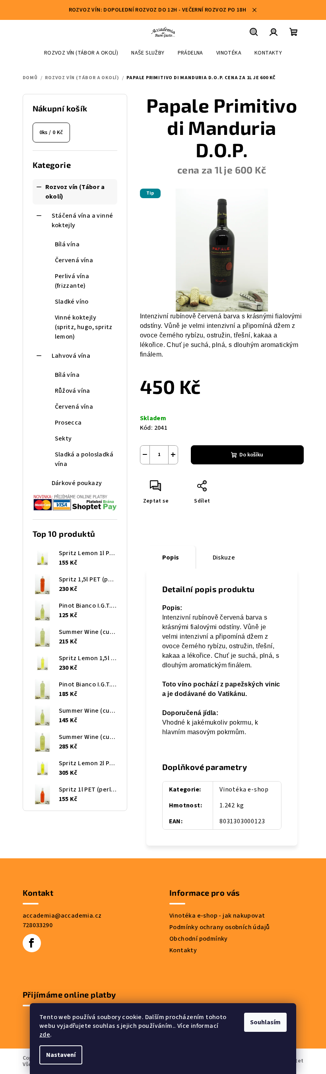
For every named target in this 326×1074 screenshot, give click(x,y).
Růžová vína (72, 390)
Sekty (63, 438)
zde (44, 1034)
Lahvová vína (71, 355)
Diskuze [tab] (224, 557)
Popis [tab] (170, 557)
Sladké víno (72, 301)
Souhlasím (265, 1022)
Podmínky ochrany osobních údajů (219, 927)
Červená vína (74, 260)
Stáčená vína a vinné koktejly (82, 220)
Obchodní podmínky (198, 938)
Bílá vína (67, 244)
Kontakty (183, 950)
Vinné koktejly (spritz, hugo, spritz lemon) (84, 327)
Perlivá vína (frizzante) (72, 281)
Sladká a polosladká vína (84, 459)
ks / (51, 132)
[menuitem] (81, 53)
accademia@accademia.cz (62, 915)
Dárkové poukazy (77, 483)
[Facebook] (32, 943)
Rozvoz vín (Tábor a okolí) (75, 192)
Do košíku (251, 455)
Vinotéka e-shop (244, 789)
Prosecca (68, 422)
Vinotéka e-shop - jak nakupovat (217, 915)
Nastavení (61, 1055)
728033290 (38, 925)
